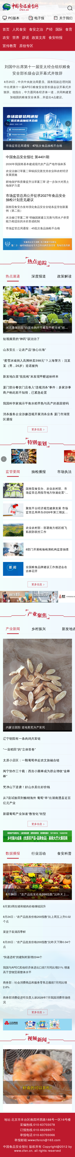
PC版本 (13, 17)
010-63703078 (44, 1124)
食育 (68, 29)
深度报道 (38, 275)
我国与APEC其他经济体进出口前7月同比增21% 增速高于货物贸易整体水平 (36, 969)
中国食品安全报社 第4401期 (27, 157)
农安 (6, 37)
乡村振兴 (38, 628)
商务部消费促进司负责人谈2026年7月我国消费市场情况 (36, 999)
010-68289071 (44, 1129)
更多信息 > (38, 429)
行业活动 (38, 853)
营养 (15, 37)
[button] (7, 124)
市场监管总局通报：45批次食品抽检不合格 (33, 228)
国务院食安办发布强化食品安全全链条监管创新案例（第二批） (37, 208)
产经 (49, 29)
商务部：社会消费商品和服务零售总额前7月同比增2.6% (35, 984)
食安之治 (36, 29)
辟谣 (25, 37)
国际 (59, 29)
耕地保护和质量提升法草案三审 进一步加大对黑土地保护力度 (37, 183)
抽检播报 (38, 471)
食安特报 (55, 37)
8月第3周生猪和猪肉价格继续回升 (24, 906)
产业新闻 (13, 628)
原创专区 (26, 45)
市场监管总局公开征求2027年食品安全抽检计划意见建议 (36, 197)
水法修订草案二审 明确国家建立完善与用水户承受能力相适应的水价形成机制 (37, 219)
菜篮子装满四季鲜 (14, 932)
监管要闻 (13, 471)
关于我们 (65, 17)
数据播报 (13, 853)
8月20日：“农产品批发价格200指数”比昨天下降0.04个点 (37, 944)
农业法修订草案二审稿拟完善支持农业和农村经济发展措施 (37, 172)
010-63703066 (44, 1135)
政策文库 (39, 37)
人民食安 (19, 29)
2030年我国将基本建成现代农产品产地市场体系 (36, 164)
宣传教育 (9, 45)
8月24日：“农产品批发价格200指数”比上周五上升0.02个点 (37, 919)
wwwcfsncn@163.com (44, 1140)
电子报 (39, 17)
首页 (6, 29)
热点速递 (13, 275)
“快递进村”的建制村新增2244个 (22, 957)
